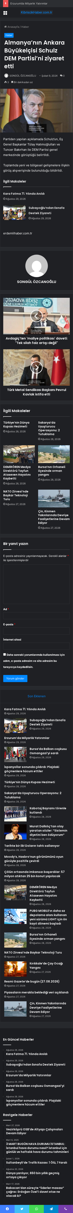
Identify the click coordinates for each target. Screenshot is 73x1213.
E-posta (9, 624)
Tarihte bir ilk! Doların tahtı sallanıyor (32, 846)
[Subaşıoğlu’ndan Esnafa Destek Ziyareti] (14, 212)
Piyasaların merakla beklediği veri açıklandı (36, 992)
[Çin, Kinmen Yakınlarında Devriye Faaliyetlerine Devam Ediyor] (54, 498)
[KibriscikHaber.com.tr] (36, 12)
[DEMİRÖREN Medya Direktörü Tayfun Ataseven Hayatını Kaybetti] (19, 454)
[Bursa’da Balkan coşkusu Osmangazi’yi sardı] (15, 754)
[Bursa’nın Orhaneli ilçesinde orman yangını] (54, 454)
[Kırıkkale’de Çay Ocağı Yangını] (15, 969)
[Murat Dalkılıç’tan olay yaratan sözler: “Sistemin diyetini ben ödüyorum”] (15, 831)
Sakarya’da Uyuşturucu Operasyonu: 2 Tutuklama (49, 428)
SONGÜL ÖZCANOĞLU (23, 75)
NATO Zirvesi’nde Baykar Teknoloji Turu (15, 495)
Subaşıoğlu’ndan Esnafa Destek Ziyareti (47, 722)
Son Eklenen (37, 696)
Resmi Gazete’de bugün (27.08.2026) (32, 981)
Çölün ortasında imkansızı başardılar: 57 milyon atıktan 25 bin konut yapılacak (34, 874)
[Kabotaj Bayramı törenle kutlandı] (15, 813)
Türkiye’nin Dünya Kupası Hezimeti (16, 424)
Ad (6, 609)
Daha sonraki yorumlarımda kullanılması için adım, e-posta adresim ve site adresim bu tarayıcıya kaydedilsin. (34, 660)
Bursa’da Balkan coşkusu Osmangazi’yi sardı (48, 751)
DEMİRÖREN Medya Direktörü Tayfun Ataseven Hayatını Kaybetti (17, 473)
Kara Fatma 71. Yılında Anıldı (24, 194)
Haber (25, 26)
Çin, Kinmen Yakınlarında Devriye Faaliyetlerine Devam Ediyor (54, 517)
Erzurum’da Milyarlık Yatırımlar (28, 3)
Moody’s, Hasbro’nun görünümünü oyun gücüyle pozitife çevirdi (33, 859)
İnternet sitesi (12, 639)
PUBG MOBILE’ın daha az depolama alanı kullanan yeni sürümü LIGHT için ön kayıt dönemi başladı (48, 917)
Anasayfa (13, 26)
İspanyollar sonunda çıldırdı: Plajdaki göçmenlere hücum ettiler (31, 769)
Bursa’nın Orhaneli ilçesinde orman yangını (51, 471)
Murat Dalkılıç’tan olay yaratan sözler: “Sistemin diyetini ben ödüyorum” (48, 830)
